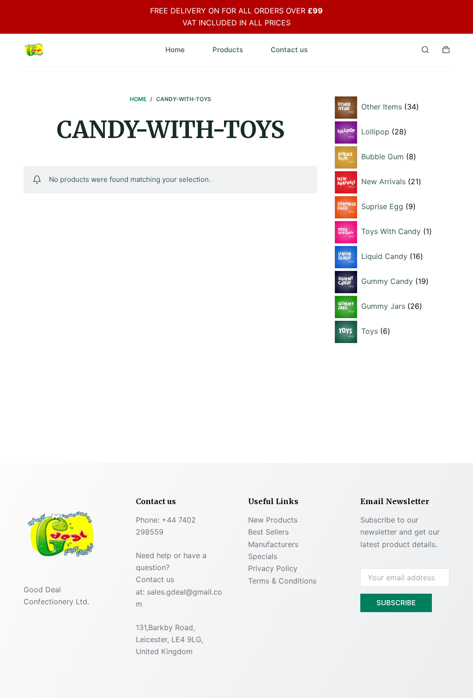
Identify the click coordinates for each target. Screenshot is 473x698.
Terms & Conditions (282, 580)
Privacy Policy (272, 568)
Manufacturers (273, 544)
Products (227, 49)
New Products (272, 519)
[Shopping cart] (446, 49)
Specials (262, 556)
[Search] (425, 49)
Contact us (289, 49)
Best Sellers (268, 531)
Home (175, 49)
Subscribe (396, 602)
